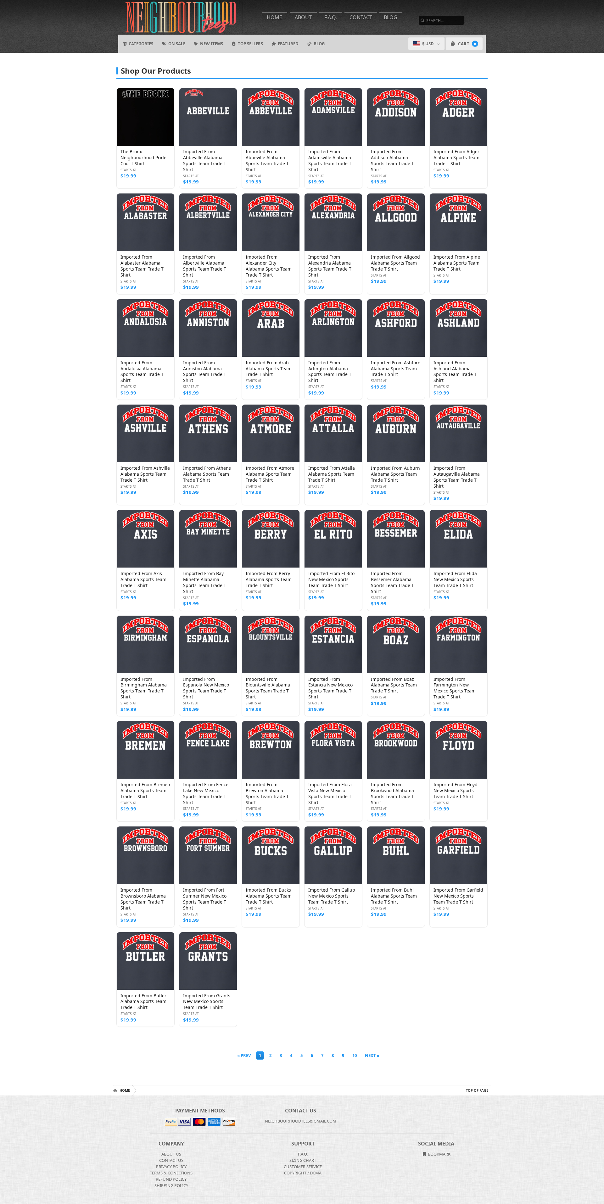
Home (274, 17)
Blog (390, 17)
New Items (211, 44)
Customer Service (303, 1166)
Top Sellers (250, 44)
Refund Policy (171, 1179)
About (303, 17)
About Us (171, 1154)
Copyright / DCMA (303, 1173)
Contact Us (171, 1160)
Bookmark (438, 1154)
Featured (288, 44)
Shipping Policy (171, 1185)
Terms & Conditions (171, 1173)
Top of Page (477, 1090)
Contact (361, 17)
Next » (372, 1055)
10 (354, 1055)
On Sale (176, 44)
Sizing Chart (302, 1160)
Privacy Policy (171, 1166)
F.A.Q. (330, 17)
